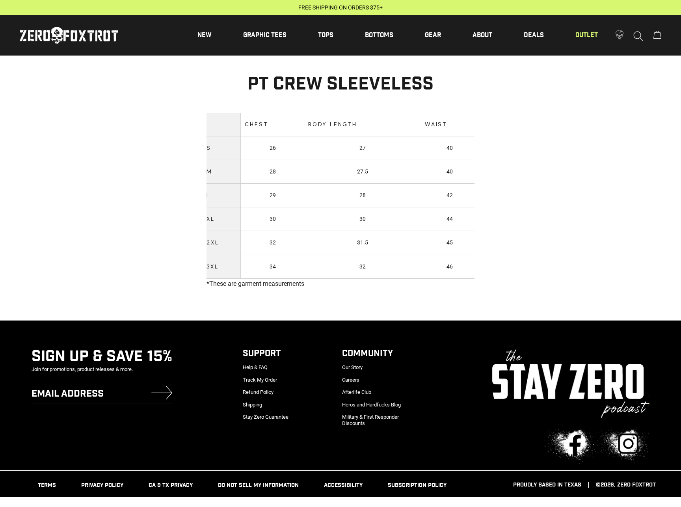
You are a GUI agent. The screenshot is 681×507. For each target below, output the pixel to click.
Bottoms (379, 35)
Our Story (352, 367)
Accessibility (343, 485)
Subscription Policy (417, 485)
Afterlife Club (356, 392)
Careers (350, 380)
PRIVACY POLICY (102, 485)
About (482, 35)
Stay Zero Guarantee (265, 417)
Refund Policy (258, 392)
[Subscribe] (161, 394)
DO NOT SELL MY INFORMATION (258, 485)
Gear (433, 35)
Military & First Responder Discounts (370, 420)
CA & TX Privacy (171, 485)
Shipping (252, 405)
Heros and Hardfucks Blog (371, 405)
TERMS (47, 485)
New (204, 35)
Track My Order (260, 380)
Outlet (586, 35)
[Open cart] (657, 35)
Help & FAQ (255, 367)
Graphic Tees (265, 35)
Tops (325, 35)
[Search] (638, 35)
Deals (534, 35)
